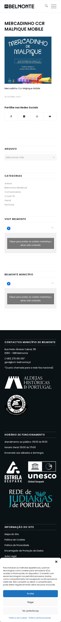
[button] (56, 561)
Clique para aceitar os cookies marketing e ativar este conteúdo (30, 243)
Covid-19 (10, 196)
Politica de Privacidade (17, 545)
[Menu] (52, 6)
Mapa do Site (12, 534)
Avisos (8, 183)
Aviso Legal (10, 556)
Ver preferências (30, 610)
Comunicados (13, 192)
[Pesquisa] (45, 6)
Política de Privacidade (40, 618)
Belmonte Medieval (16, 187)
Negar (30, 602)
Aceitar (30, 593)
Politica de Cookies (15, 539)
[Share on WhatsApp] (37, 116)
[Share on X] (24, 116)
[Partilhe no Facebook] (11, 116)
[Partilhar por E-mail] (49, 116)
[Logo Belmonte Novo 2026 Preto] (25, 6)
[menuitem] (45, 6)
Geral (8, 200)
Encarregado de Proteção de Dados (24, 550)
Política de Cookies (18, 618)
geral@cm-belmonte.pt (18, 362)
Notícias (9, 204)
